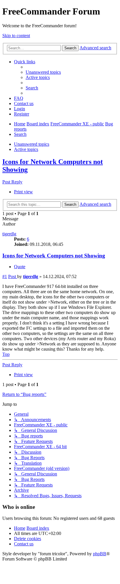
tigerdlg (9, 233)
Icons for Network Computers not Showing (53, 256)
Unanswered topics (31, 144)
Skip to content (16, 35)
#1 (4, 276)
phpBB (99, 553)
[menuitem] (43, 72)
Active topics (26, 149)
